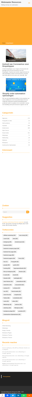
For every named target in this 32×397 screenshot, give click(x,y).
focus (21, 258)
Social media (5, 132)
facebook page (9, 255)
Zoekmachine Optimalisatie (9, 145)
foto (5, 261)
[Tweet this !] (13, 395)
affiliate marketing (9, 235)
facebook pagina (9, 258)
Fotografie (14, 261)
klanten (22, 271)
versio (6, 301)
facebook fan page (10, 251)
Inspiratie (4, 125)
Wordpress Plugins (7, 332)
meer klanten (8, 281)
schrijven (16, 288)
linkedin (7, 278)
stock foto (7, 294)
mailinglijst (17, 278)
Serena (4, 347)
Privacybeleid (6, 376)
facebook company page (11, 248)
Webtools (4, 140)
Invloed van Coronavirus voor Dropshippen (15, 65)
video (15, 301)
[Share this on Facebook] (7, 395)
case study (23, 235)
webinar (18, 304)
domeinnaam (19, 242)
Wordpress (5, 142)
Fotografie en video (7, 120)
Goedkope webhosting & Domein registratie (13, 222)
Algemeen (4, 118)
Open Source (5, 130)
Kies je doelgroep (9, 271)
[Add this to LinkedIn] (18, 395)
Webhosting (5, 137)
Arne (3, 351)
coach (6, 238)
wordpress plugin (9, 311)
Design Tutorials (6, 330)
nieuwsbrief (19, 284)
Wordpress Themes (7, 335)
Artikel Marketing (6, 325)
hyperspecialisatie (20, 268)
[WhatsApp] (24, 395)
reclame (6, 288)
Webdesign (5, 135)
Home (3, 43)
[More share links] (29, 395)
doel (15, 238)
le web (6, 274)
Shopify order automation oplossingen (13, 94)
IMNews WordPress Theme (14, 393)
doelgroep (7, 242)
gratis (16, 265)
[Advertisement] (16, 25)
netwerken (7, 284)
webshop (7, 307)
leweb (15, 274)
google (7, 265)
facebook (7, 245)
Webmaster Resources (11, 2)
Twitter (6, 298)
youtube (21, 311)
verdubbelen (17, 298)
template (17, 294)
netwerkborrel (20, 281)
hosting (7, 268)
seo (6, 291)
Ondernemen (5, 128)
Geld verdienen (6, 123)
